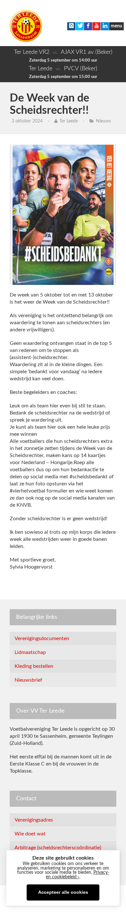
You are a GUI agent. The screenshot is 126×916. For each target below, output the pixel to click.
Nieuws (103, 121)
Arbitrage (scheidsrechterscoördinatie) (58, 847)
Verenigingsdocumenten (42, 638)
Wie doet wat (30, 833)
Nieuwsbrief (28, 680)
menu (116, 26)
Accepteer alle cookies (63, 892)
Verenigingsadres (34, 820)
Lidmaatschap (30, 652)
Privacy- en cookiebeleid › (77, 874)
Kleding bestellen (34, 666)
